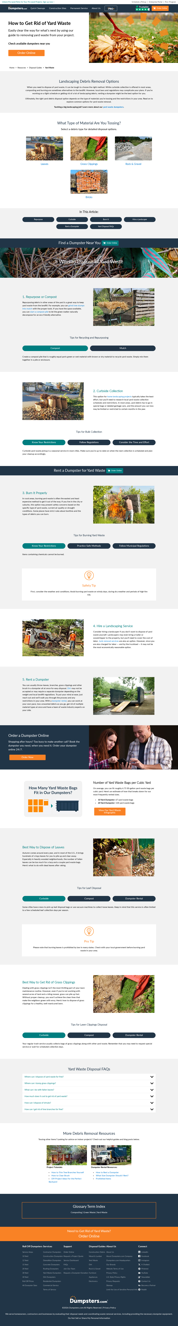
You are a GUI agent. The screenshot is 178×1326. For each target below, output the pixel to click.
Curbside (72, 219)
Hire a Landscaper (140, 219)
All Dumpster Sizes (29, 1285)
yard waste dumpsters (113, 107)
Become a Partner (148, 1285)
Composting (76, 1212)
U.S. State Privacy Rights (116, 1277)
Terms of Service (49, 1290)
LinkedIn (144, 1252)
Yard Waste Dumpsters (52, 1273)
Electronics (93, 1281)
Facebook (145, 1256)
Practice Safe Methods (89, 546)
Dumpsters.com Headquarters (118, 1260)
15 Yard (25, 1265)
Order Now (27, 757)
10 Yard (25, 1256)
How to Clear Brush (60, 1176)
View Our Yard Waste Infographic (110, 811)
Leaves (44, 164)
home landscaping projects (119, 397)
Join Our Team (69, 1269)
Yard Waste (49, 68)
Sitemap (109, 1285)
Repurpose (38, 219)
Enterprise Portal (155, 2)
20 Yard (25, 1269)
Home (11, 68)
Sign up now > (48, 2)
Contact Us (145, 1281)
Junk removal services (109, 641)
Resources (22, 68)
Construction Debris (97, 1252)
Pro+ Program (170, 2)
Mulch (123, 348)
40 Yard (25, 1277)
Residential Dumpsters (52, 1281)
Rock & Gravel (133, 164)
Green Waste (89, 1212)
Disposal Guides (35, 68)
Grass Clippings (89, 164)
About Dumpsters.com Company (119, 1256)
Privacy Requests (113, 1281)
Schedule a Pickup (139, 2)
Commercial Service (51, 1285)
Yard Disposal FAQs (106, 226)
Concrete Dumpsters (51, 1265)
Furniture (92, 1273)
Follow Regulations (89, 442)
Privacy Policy (111, 1273)
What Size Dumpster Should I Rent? (112, 1176)
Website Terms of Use (115, 1269)
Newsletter (145, 1277)
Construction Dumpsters (53, 1256)
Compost (55, 348)
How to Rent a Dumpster (107, 1172)
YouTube (144, 1273)
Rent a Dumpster (72, 226)
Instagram (145, 1260)
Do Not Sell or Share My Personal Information (89, 1318)
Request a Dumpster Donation (76, 1273)
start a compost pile (39, 312)
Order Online (162, 8)
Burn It (106, 219)
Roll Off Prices (28, 1281)
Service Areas (27, 1252)
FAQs (66, 1265)
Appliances (93, 1277)
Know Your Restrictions (44, 442)
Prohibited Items (103, 1179)
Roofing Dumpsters (51, 1269)
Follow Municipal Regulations (134, 546)
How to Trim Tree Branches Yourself (67, 1172)
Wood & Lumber (95, 1256)
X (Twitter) (145, 1265)
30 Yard (25, 1273)
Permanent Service (80, 9)
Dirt (69, 688)
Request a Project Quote (73, 1256)
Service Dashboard (71, 1260)
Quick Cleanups (38, 9)
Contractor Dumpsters (52, 1252)
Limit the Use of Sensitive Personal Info (121, 1290)
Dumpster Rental (134, 898)
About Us (97, 9)
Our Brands (111, 1265)
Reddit (144, 1290)
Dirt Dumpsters (49, 1277)
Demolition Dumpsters (52, 1260)
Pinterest (144, 1269)
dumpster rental (59, 701)
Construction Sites (58, 9)
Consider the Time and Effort (134, 442)
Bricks (89, 197)
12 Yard (25, 1260)
